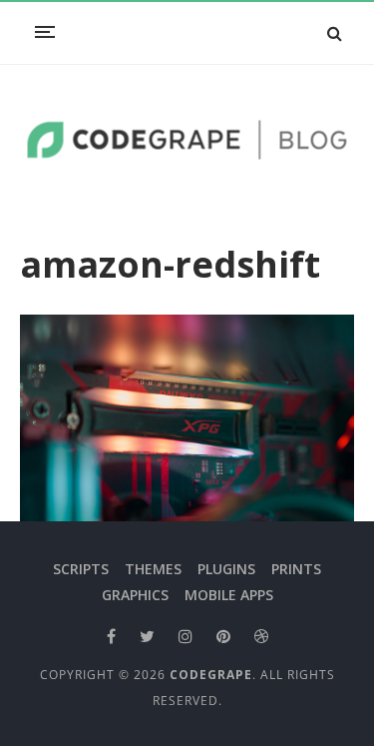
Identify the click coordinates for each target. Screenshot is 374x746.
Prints (296, 568)
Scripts (81, 568)
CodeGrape (211, 674)
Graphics (135, 594)
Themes (153, 568)
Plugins (226, 568)
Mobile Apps (229, 594)
